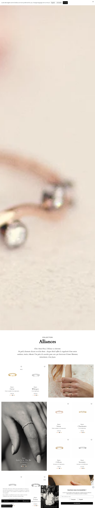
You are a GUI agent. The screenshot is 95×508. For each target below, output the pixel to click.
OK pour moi (26, 501)
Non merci (6, 501)
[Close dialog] (93, 487)
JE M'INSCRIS (77, 503)
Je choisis (16, 501)
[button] (21, 367)
